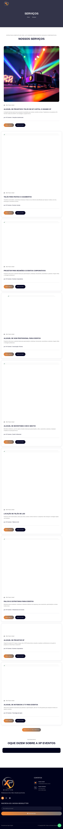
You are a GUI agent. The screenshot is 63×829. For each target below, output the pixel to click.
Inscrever (32, 813)
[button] (59, 825)
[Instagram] (6, 798)
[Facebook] (2, 798)
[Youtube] (9, 798)
